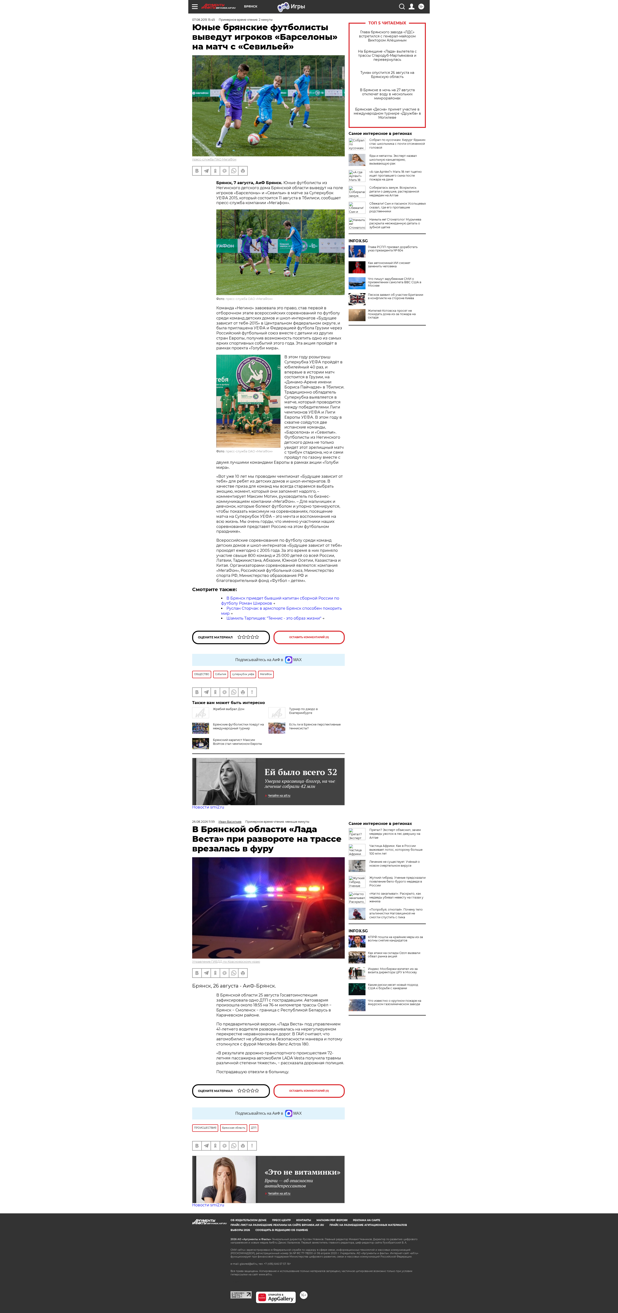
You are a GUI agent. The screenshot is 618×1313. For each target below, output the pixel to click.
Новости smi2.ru (208, 807)
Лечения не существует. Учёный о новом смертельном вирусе (394, 863)
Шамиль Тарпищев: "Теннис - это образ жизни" (273, 618)
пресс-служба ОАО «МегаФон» (249, 299)
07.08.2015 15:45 (203, 19)
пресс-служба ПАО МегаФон (214, 159)
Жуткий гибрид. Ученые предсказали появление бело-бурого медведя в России (397, 881)
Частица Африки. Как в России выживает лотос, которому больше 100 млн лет (395, 849)
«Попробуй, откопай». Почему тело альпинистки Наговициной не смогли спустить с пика (396, 913)
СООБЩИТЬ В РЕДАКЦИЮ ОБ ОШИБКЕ (281, 1230)
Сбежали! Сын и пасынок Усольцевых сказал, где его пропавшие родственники (397, 207)
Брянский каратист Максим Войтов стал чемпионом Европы (237, 742)
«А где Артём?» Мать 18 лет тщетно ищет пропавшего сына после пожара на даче (395, 175)
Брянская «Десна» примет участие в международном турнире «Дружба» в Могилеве (387, 113)
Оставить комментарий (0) (309, 637)
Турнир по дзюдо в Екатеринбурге (303, 711)
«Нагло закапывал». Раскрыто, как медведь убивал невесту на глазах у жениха (396, 897)
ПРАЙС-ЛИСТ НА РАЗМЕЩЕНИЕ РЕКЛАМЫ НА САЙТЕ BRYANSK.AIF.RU (277, 1225)
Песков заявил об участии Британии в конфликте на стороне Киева (395, 296)
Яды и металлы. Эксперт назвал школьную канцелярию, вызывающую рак (393, 159)
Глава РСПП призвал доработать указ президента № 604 (393, 248)
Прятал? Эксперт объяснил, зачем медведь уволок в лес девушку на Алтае (395, 833)
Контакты (303, 1220)
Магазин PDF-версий (331, 1220)
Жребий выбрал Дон (228, 709)
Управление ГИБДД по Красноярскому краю (226, 961)
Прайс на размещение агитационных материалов (368, 1225)
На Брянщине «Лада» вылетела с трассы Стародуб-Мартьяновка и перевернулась (387, 55)
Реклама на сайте (366, 1220)
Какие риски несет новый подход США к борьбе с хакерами (393, 986)
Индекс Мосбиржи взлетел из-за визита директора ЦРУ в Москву (393, 970)
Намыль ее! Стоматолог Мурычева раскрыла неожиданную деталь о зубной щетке (395, 223)
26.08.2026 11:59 (203, 821)
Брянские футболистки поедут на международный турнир (238, 726)
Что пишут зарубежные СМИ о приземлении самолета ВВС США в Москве (394, 282)
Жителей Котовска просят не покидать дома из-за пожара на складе (392, 314)
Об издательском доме (249, 1220)
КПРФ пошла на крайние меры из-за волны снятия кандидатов (395, 938)
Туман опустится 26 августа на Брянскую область (387, 75)
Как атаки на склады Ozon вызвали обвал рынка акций (394, 954)
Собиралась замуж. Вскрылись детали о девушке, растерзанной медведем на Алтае (394, 191)
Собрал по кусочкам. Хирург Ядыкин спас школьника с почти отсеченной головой (397, 143)
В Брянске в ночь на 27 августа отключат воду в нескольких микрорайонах (387, 94)
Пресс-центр (281, 1220)
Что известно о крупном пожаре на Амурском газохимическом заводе (394, 1002)
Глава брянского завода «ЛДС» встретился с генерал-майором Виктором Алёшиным (387, 36)
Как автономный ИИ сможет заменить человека (389, 264)
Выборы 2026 (240, 1230)
